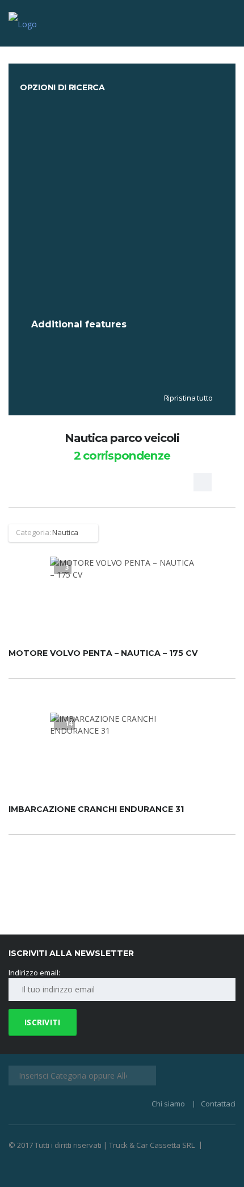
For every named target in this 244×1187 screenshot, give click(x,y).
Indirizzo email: (34, 972)
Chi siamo (168, 1103)
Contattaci (218, 1103)
